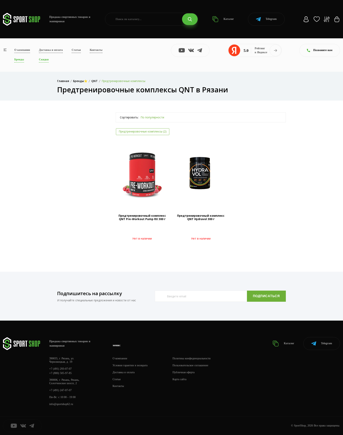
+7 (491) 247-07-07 (60, 390)
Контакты (96, 49)
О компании (22, 49)
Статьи (76, 49)
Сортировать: (129, 117)
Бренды (19, 59)
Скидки (44, 59)
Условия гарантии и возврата (130, 365)
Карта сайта (179, 379)
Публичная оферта (183, 372)
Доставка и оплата (51, 49)
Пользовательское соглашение (190, 365)
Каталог (228, 18)
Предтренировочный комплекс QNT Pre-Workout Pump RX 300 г (142, 217)
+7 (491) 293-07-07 (60, 368)
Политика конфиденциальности (191, 358)
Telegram (271, 18)
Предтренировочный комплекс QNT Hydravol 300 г (200, 217)
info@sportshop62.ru (61, 404)
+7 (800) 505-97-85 (60, 373)
